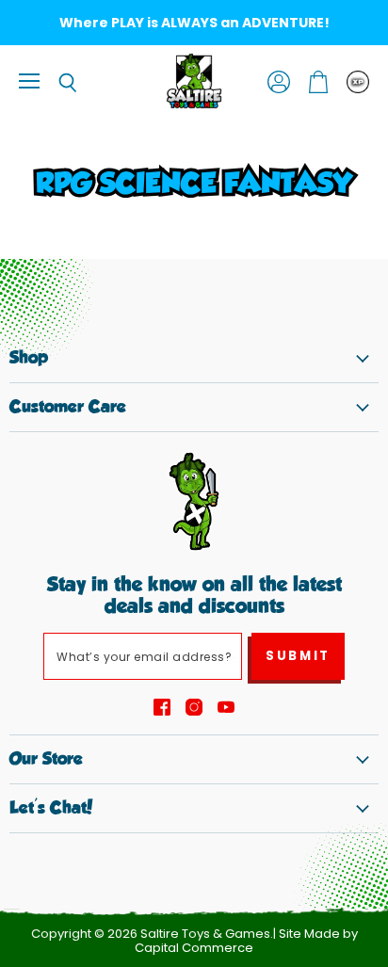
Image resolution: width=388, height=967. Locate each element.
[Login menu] (358, 82)
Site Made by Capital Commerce (246, 941)
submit (298, 656)
